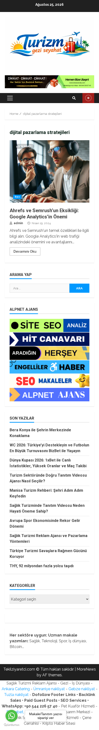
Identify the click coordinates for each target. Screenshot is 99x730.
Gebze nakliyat (81, 689)
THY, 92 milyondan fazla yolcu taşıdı (42, 566)
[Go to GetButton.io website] (11, 725)
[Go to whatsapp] (12, 716)
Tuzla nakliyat (16, 694)
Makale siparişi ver (88, 98)
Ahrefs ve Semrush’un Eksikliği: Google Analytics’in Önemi (49, 171)
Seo (17, 196)
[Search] (74, 98)
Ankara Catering (16, 689)
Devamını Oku (25, 251)
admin (18, 223)
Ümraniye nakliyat (49, 689)
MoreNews (86, 669)
